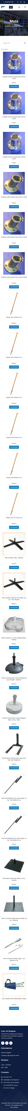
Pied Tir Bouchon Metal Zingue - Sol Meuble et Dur (14, 959)
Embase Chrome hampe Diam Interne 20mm (14, 117)
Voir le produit (14, 86)
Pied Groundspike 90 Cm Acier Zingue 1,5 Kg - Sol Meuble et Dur (14, 839)
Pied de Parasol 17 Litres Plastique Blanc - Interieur (14, 638)
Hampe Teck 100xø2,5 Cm (14, 317)
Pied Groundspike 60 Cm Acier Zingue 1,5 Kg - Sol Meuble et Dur (14, 799)
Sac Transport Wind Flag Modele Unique (14, 998)
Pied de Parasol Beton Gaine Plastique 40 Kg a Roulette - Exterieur (14, 679)
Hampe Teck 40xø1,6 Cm (14, 437)
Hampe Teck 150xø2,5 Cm (14, 397)
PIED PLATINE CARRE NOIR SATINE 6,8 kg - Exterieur (14, 919)
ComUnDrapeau (15, 1103)
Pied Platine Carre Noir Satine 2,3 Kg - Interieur (14, 879)
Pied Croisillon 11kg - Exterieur (14, 558)
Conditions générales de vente (10, 1055)
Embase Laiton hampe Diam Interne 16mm (14, 197)
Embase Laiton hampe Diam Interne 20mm (14, 237)
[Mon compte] (19, 7)
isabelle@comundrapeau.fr (11, 1080)
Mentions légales (6, 1053)
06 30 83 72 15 (7, 1077)
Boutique (15, 26)
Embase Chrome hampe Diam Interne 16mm (14, 77)
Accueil (7, 26)
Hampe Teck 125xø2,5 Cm (14, 357)
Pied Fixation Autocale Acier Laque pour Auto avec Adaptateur (14, 759)
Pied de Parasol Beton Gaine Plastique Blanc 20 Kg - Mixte (14, 719)
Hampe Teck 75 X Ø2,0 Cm (14, 517)
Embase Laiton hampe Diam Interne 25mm (14, 277)
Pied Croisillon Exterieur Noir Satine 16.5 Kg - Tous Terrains (14, 598)
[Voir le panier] (25, 7)
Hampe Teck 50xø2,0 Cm (14, 477)
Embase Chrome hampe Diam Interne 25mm (14, 157)
